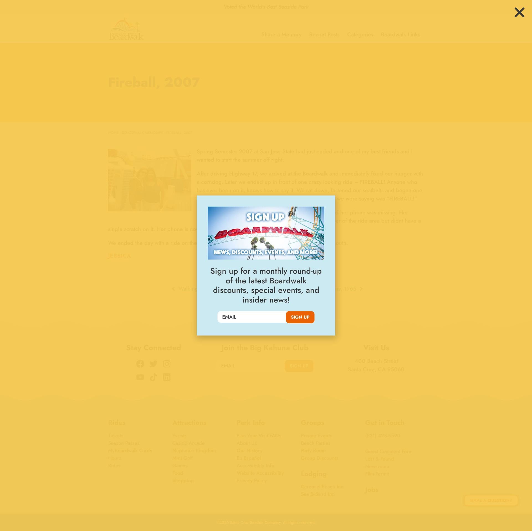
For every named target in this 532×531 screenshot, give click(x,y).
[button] (519, 12)
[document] (266, 265)
